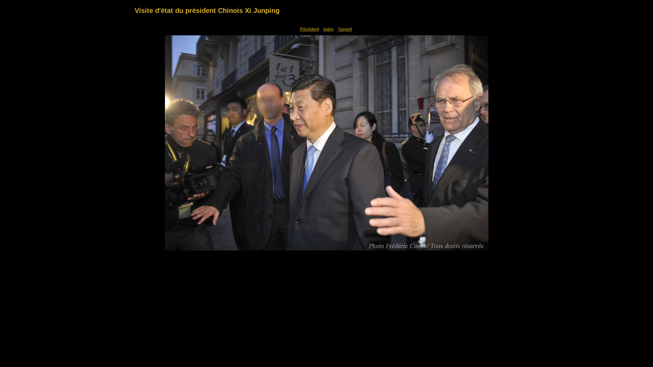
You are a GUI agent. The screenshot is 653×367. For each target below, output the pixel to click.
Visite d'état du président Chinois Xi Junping (207, 10)
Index (328, 29)
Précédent (309, 29)
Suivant (345, 29)
